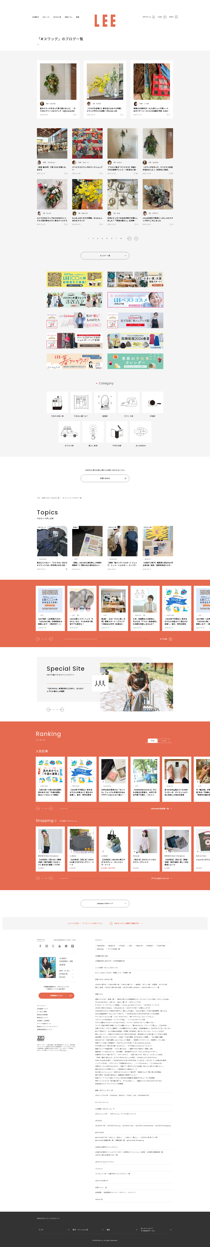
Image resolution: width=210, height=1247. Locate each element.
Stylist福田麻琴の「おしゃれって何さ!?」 (109, 1014)
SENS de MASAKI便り (103, 1060)
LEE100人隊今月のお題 (113, 987)
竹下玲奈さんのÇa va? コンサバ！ (140, 1046)
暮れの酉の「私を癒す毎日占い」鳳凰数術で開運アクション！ (116, 1075)
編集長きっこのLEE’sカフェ (104, 1052)
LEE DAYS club (128, 1126)
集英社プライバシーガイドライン (47, 1027)
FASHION (101, 946)
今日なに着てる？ (127, 984)
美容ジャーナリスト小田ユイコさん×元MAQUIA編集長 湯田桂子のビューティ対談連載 (125, 1078)
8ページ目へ (136, 238)
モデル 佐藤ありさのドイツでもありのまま (110, 1022)
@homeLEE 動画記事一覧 (104, 1140)
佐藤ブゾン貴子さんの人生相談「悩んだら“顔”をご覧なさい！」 (142, 1066)
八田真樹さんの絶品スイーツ (127, 1069)
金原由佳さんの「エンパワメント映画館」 (109, 1084)
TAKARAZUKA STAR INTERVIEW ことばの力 (128, 1060)
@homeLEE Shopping (135, 1140)
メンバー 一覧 (105, 256)
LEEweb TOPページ (105, 903)
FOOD (122, 946)
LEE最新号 (35, 17)
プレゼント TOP (100, 1174)
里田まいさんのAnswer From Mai (149, 1081)
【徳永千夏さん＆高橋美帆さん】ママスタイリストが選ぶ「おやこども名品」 (143, 999)
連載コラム (68, 17)
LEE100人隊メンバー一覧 (150, 987)
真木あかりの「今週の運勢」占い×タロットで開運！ (113, 1040)
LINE (72, 946)
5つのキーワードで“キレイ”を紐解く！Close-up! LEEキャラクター (118, 1005)
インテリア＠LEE (101, 1063)
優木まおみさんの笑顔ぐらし (105, 1069)
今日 (152, 741)
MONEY (150, 946)
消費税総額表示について (44, 1029)
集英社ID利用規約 (42, 1015)
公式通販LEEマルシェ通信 (128, 1028)
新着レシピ (117, 973)
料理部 (154, 984)
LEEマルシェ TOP (101, 1114)
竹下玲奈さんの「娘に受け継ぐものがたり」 (110, 1046)
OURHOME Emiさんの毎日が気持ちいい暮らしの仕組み (114, 1011)
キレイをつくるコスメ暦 (103, 1017)
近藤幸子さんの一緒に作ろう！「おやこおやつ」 (112, 1055)
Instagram (46, 946)
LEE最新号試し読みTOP (103, 961)
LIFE (130, 946)
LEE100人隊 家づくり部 (149, 1137)
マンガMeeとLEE (156, 1063)
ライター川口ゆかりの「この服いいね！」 (141, 1022)
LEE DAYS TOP (100, 1126)
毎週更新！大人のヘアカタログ (106, 1037)
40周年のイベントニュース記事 (134, 1152)
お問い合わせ (105, 478)
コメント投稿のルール (44, 1024)
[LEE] (105, 21)
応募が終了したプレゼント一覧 (119, 1174)
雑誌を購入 (62, 977)
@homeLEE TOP (101, 1137)
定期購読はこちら (56, 996)
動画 (77, 17)
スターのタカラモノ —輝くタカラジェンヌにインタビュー (134, 1017)
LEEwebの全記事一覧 (160, 808)
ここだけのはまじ (142, 1063)
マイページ (132, 1192)
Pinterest (66, 946)
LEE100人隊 (57, 17)
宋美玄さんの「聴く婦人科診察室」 (150, 1072)
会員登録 (98, 1192)
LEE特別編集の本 (119, 961)
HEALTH (139, 946)
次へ (129, 238)
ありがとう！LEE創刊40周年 (156, 1060)
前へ (38, 639)
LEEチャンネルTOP (101, 1095)
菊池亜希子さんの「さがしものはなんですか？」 (141, 1052)
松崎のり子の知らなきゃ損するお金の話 (122, 1034)
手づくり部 (146, 984)
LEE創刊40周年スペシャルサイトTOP (108, 1152)
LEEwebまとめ (119, 1008)
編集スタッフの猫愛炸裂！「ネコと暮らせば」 (111, 1049)
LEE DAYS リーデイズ (151, 1005)
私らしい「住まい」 (116, 1137)
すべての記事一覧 (114, 949)
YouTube (59, 946)
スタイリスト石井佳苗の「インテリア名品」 (110, 1020)
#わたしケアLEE (135, 1002)
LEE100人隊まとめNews (131, 987)
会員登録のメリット (110, 1192)
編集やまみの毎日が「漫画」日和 (141, 1049)
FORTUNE (161, 946)
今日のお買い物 (113, 984)
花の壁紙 (119, 1052)
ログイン (123, 1192)
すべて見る (163, 639)
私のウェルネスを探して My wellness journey (134, 1043)
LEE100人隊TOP (100, 984)
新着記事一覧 (120, 1140)
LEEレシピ (46, 17)
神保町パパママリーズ (141, 1040)
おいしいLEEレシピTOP (103, 973)
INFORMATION (143, 1095)
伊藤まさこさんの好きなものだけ (106, 1066)
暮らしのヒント (100, 1034)
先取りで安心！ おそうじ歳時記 (106, 1028)
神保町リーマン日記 (158, 1040)
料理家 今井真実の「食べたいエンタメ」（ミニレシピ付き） (144, 1031)
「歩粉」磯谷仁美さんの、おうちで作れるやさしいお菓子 (115, 1057)
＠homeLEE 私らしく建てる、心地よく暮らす (111, 1002)
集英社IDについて (42, 1018)
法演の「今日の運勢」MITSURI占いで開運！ (134, 1037)
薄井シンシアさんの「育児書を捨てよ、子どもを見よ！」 (115, 1081)
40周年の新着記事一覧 (155, 1152)
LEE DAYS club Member (144, 1126)
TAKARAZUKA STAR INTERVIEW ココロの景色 (143, 1014)
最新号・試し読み (64, 971)
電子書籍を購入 (63, 974)
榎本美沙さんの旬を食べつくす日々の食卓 (152, 1034)
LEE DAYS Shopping (163, 1126)
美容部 (138, 984)
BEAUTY (112, 946)
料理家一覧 (127, 973)
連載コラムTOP (100, 999)
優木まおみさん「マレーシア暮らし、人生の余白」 (150, 1025)
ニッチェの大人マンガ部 (136, 1020)
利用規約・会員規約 (43, 1021)
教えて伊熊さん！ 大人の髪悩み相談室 (108, 1031)
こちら (64, 1050)
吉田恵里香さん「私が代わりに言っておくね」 (155, 1028)
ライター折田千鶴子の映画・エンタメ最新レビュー (113, 1025)
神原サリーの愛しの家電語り (105, 1043)
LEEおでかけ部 (132, 1008)
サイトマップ (41, 1006)
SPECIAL (100, 949)
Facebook (40, 946)
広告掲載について (42, 1009)
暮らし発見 (99, 987)
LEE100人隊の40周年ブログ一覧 (106, 1155)
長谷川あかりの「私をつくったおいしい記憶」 (147, 1055)
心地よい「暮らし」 (132, 1137)
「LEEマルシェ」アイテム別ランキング (122, 1114)
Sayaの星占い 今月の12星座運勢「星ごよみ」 (152, 1011)
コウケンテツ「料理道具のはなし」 (121, 1063)
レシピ (163, 741)
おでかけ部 (163, 984)
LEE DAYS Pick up (114, 1126)
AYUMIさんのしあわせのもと (147, 1057)
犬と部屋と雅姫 (157, 1037)
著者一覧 (111, 999)
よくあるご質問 (42, 1012)
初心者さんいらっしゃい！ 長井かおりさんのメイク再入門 (115, 1072)
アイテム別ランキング (160, 878)
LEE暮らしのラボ (144, 1008)
